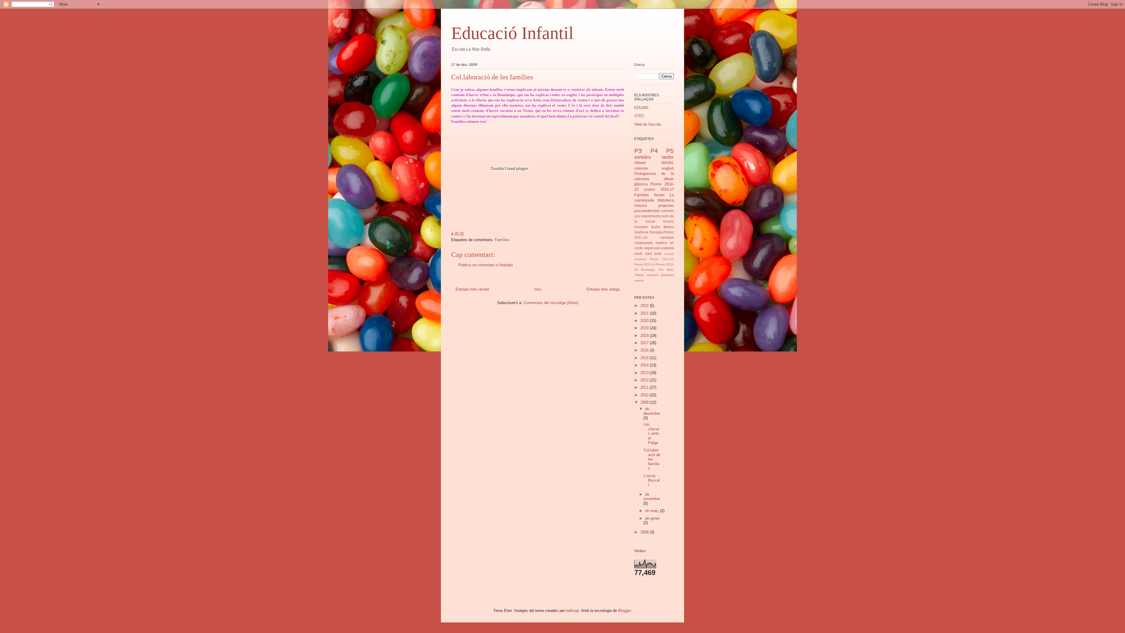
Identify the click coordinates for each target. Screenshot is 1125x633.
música (640, 205)
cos (637, 216)
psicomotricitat (646, 211)
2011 (645, 387)
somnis (639, 280)
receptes (641, 227)
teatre (655, 227)
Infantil (640, 163)
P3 (638, 150)
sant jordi (653, 253)
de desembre (651, 411)
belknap (572, 610)
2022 (645, 305)
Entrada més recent (472, 289)
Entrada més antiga (603, 289)
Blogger (624, 610)
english (668, 168)
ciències (641, 168)
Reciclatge (648, 269)
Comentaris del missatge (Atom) (551, 303)
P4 (654, 150)
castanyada (643, 243)
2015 (645, 358)
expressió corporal (659, 248)
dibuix (669, 179)
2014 (645, 365)
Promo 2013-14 (644, 264)
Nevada (656, 232)
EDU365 (641, 107)
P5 (670, 150)
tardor (668, 157)
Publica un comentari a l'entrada (485, 265)
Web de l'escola (647, 124)
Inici (537, 289)
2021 (645, 313)
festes (659, 195)
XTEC (639, 116)
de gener (652, 518)
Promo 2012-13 (662, 259)
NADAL (667, 163)
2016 (645, 350)
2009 (645, 402)
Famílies (502, 240)
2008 (645, 532)
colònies (667, 211)
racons (668, 221)
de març (652, 511)
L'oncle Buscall (652, 480)
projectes (666, 205)
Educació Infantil (512, 33)
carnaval (667, 237)
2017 (645, 343)
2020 (645, 320)
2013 (645, 373)
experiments (651, 216)
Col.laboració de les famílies (652, 459)
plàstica (640, 184)
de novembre (651, 496)
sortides (642, 157)
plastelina (667, 275)
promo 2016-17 (659, 189)
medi (638, 253)
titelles (669, 227)
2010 (645, 395)
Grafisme (641, 232)
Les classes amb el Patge (651, 433)
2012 (645, 380)
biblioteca (666, 200)
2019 (645, 328)
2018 (645, 335)
